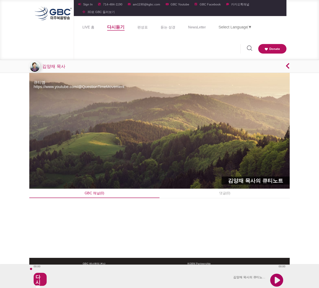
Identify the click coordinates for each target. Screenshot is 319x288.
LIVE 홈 (88, 27)
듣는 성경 (168, 27)
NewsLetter (197, 27)
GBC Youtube (180, 4)
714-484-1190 (112, 4)
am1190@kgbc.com (146, 4)
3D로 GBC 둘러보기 (101, 12)
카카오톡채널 (240, 4)
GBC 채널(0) (94, 193)
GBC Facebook (210, 4)
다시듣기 (116, 27)
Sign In (88, 4)
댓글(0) (224, 193)
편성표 (142, 27)
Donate (274, 49)
